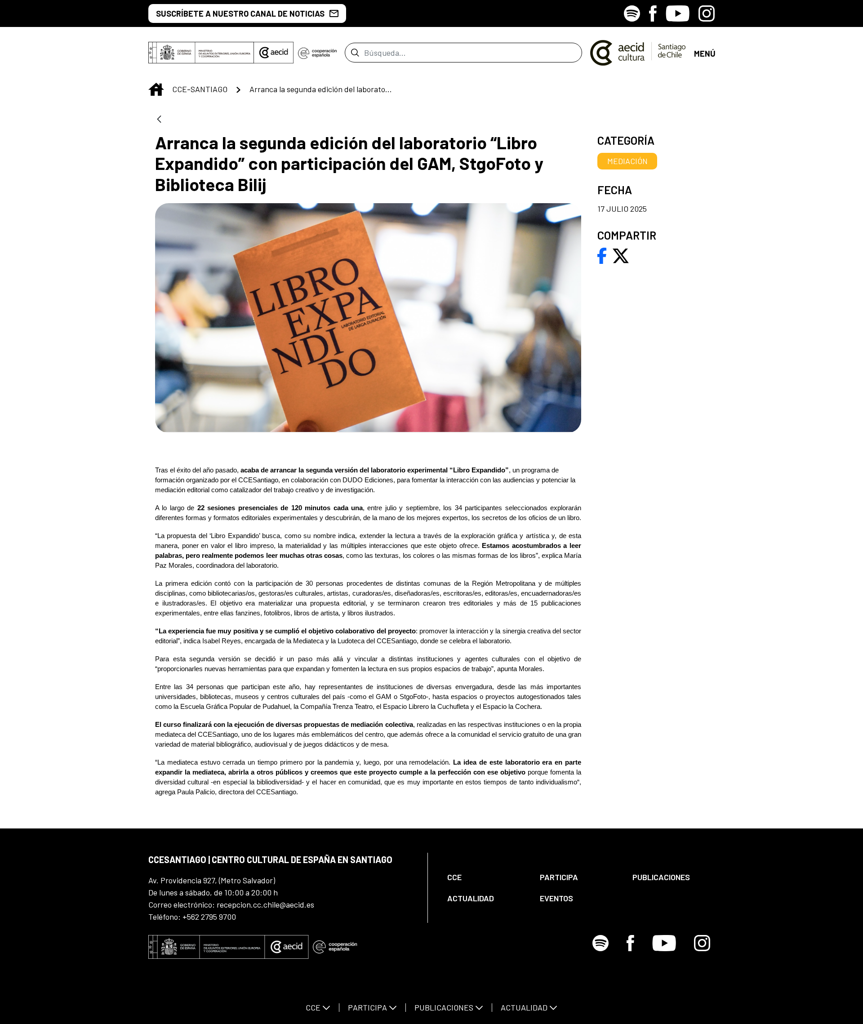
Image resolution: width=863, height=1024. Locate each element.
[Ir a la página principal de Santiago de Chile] (638, 52)
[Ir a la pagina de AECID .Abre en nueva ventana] (274, 52)
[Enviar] (354, 52)
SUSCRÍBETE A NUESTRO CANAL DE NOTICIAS (240, 13)
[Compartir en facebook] (602, 255)
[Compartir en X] (621, 255)
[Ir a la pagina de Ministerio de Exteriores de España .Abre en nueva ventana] (201, 52)
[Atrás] (159, 119)
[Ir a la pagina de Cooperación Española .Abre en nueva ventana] (317, 52)
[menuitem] (486, 877)
